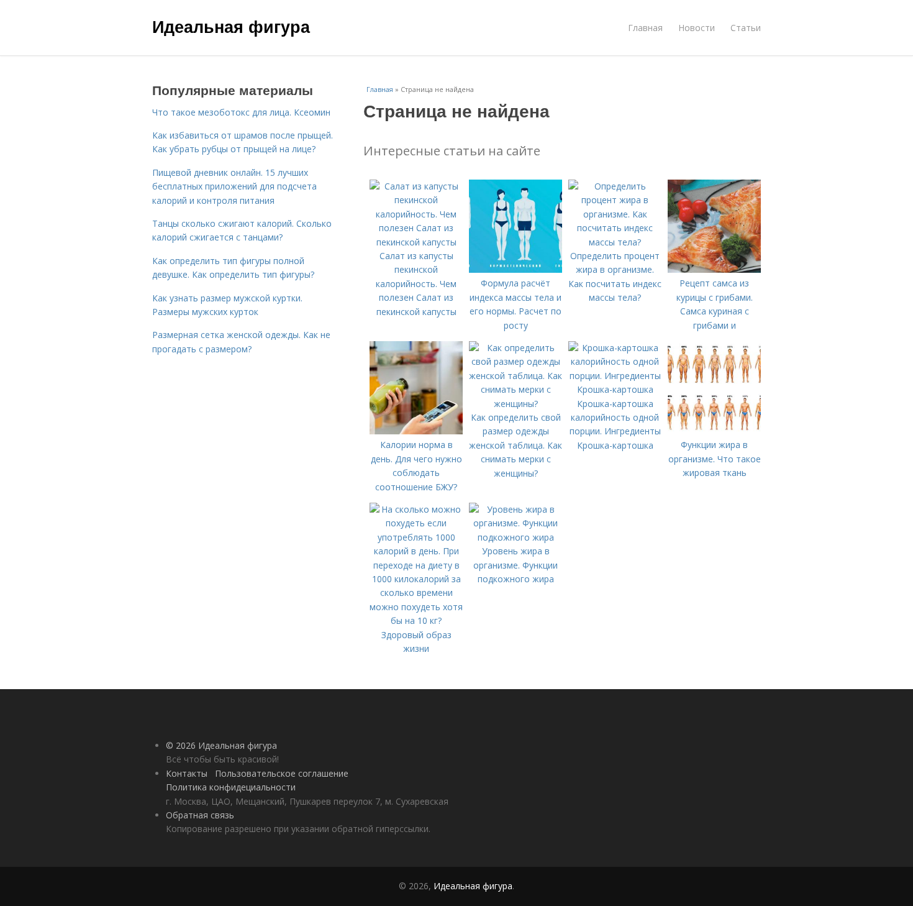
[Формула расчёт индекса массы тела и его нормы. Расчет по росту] (515, 269)
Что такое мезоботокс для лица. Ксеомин (241, 112)
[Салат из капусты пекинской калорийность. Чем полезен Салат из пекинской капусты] (416, 242)
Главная (645, 28)
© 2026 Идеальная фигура (221, 745)
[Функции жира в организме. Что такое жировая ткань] (714, 431)
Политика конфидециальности (231, 787)
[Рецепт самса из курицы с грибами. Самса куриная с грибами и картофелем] (714, 269)
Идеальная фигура (231, 26)
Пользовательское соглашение (281, 773)
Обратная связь (200, 815)
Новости (696, 28)
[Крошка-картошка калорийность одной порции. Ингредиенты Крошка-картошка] (614, 389)
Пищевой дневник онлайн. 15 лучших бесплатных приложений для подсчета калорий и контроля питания (234, 186)
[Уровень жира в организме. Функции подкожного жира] (515, 537)
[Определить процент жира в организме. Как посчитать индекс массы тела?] (614, 242)
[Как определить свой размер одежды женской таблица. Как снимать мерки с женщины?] (515, 404)
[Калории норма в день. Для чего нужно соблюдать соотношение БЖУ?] (416, 431)
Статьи (745, 28)
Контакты (186, 773)
